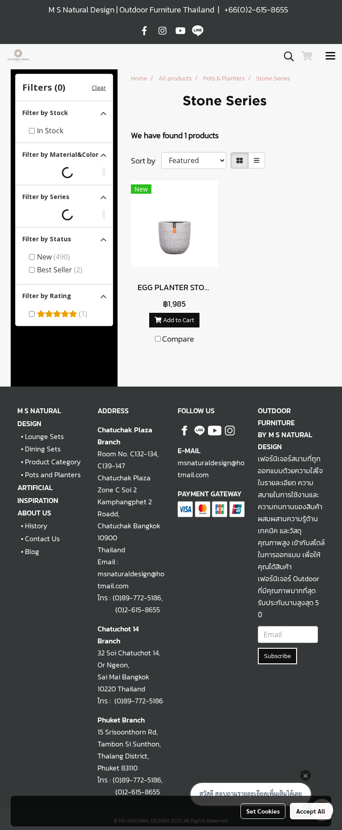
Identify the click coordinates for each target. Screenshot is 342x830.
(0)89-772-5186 (137, 597)
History (36, 525)
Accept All (310, 811)
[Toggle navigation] (330, 56)
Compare (178, 339)
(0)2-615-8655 (129, 609)
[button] (286, 56)
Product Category (53, 461)
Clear (99, 87)
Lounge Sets (44, 436)
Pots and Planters (53, 474)
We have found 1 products (175, 135)
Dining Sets (43, 448)
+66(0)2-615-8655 (256, 10)
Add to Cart (178, 320)
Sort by (146, 161)
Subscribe (277, 656)
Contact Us (42, 538)
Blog (32, 551)
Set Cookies (263, 811)
